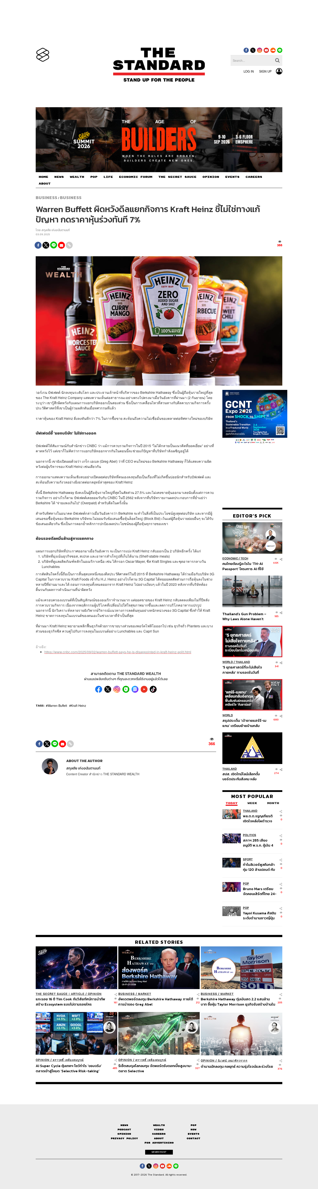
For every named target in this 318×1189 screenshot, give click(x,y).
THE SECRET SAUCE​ (177, 176)
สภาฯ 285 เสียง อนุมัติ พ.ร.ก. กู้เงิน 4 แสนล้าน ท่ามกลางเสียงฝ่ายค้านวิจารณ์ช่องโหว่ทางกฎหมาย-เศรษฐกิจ (259, 843)
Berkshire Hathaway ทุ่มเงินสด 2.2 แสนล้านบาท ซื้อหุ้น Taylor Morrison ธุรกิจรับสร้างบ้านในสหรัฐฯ (238, 1001)
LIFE (108, 176)
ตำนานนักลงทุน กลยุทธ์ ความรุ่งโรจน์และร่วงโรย (237, 1066)
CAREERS (254, 176)
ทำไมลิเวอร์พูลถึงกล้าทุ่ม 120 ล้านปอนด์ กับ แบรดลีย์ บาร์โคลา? (259, 867)
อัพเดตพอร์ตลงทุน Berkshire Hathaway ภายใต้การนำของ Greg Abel (155, 1001)
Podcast (124, 1129)
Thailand (243, 662)
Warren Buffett (57, 705)
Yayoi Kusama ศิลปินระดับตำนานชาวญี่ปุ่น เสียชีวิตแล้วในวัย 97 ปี (259, 915)
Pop (193, 1125)
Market (144, 994)
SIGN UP (265, 71)
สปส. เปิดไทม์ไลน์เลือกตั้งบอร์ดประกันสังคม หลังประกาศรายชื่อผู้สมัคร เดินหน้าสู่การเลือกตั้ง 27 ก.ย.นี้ (242, 776)
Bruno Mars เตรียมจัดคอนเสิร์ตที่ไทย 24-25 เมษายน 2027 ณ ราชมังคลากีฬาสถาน (259, 891)
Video (159, 1129)
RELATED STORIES (159, 942)
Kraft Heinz (78, 705)
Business (46, 197)
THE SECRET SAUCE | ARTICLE (60, 994)
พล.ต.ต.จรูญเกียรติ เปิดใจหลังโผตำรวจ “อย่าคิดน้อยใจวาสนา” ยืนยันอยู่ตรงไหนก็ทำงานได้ (260, 818)
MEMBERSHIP (159, 1151)
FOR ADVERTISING (159, 1143)
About (159, 1138)
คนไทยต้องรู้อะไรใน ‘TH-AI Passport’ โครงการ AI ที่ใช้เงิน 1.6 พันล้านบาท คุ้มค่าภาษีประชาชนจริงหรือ (244, 566)
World (227, 662)
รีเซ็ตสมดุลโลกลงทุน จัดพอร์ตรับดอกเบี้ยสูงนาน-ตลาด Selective (155, 1068)
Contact (193, 1138)
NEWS (59, 176)
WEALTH (77, 176)
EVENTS (232, 176)
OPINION (210, 176)
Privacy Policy (124, 1138)
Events (193, 1134)
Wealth (159, 1125)
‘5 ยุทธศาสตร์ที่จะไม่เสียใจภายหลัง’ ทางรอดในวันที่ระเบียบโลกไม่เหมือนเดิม (242, 670)
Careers (159, 1134)
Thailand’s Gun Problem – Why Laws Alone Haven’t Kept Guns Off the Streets (244, 616)
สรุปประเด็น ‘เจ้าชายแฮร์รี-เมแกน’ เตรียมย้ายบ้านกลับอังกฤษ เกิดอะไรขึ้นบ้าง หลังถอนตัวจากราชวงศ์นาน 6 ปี (244, 723)
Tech (244, 558)
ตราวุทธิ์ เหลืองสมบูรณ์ (68, 1060)
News (124, 1125)
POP (93, 176)
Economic (230, 558)
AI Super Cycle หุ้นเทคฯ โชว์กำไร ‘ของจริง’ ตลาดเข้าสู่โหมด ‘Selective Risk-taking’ (69, 1068)
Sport (248, 859)
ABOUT (45, 183)
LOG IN (249, 71)
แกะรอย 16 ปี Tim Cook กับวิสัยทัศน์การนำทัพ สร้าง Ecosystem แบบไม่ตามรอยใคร (70, 1001)
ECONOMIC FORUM (135, 176)
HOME (43, 176)
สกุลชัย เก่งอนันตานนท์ (55, 230)
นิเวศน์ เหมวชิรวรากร (232, 1060)
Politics (249, 835)
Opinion (95, 994)
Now (193, 1129)
